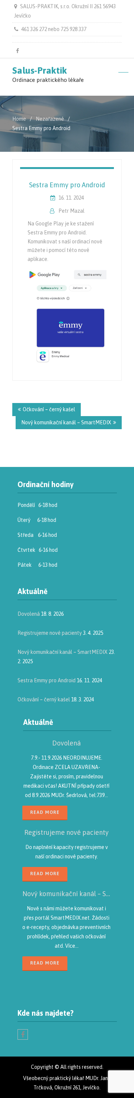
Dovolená (28, 614)
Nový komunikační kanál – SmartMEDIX (66, 422)
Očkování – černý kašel (49, 409)
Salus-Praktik (39, 70)
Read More (45, 812)
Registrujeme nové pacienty (49, 633)
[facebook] (17, 51)
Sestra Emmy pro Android (67, 185)
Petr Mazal (71, 211)
